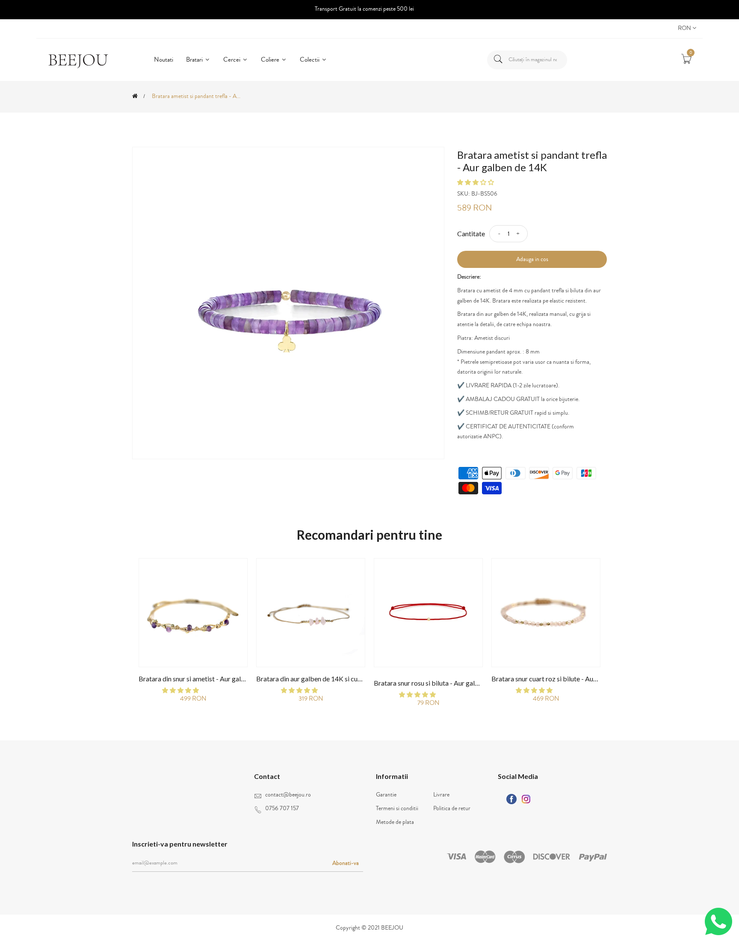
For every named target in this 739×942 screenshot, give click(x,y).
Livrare (441, 794)
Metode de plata (395, 822)
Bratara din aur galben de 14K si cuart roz (316, 679)
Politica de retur (451, 808)
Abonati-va (345, 863)
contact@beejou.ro (288, 794)
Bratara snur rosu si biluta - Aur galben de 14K (441, 683)
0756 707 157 (282, 808)
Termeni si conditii (397, 808)
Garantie (386, 794)
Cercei (232, 59)
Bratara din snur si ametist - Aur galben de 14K (206, 679)
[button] (476, 182)
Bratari (195, 59)
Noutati (163, 59)
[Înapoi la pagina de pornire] (135, 96)
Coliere (271, 59)
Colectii (310, 59)
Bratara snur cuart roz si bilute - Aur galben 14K (561, 679)
